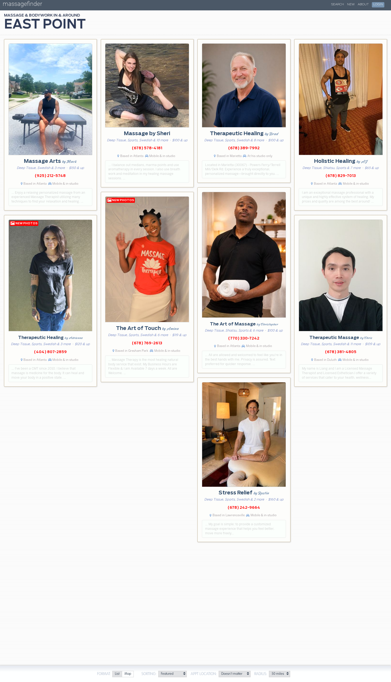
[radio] (117, 674)
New (351, 4)
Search (337, 4)
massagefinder (22, 4)
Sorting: (149, 674)
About (363, 4)
